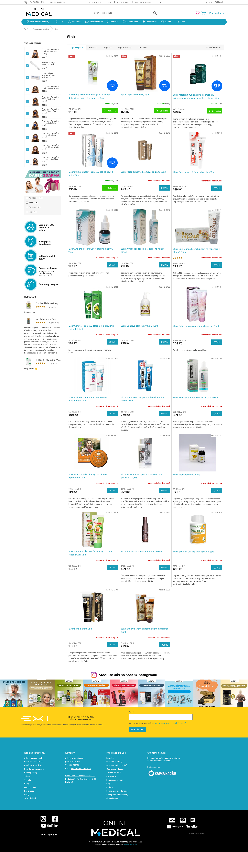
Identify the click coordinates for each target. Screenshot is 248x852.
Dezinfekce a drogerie (34, 769)
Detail (164, 188)
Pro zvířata (29, 791)
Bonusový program (114, 780)
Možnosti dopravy (114, 761)
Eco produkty (30, 787)
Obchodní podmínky (115, 769)
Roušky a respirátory (33, 765)
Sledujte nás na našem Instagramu (128, 675)
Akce (33, 202)
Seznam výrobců (113, 772)
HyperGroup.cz (130, 844)
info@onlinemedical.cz (81, 768)
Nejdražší (108, 47)
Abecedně (142, 47)
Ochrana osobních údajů (116, 765)
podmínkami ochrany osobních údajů (170, 723)
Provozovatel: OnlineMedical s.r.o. (80, 775)
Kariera (109, 787)
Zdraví (27, 776)
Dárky (26, 783)
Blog (109, 2)
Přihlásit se (137, 729)
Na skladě (35, 197)
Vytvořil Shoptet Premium (197, 833)
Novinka (34, 207)
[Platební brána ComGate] (182, 823)
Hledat (151, 13)
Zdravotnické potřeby (33, 758)
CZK (208, 2)
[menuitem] (37, 21)
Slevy (26, 794)
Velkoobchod (95, 2)
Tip (32, 212)
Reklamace (111, 776)
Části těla (28, 780)
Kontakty (110, 758)
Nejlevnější (93, 47)
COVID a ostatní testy (33, 761)
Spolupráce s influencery (117, 794)
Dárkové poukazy (143, 2)
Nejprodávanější (125, 47)
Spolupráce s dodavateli (117, 791)
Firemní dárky (123, 2)
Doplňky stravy (30, 772)
